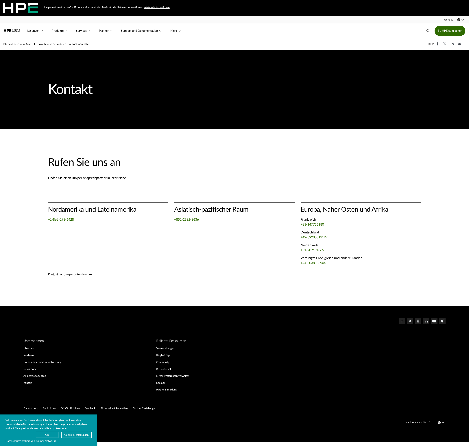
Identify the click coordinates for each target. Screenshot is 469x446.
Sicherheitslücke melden (114, 408)
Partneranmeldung (166, 389)
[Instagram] (418, 321)
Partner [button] (104, 30)
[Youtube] (434, 321)
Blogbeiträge (163, 355)
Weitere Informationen (157, 7)
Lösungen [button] (33, 30)
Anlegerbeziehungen (34, 376)
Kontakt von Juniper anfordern (67, 274)
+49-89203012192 (314, 237)
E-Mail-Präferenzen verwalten (172, 376)
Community (162, 362)
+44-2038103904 (313, 263)
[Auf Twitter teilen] (445, 45)
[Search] (428, 30)
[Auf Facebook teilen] (437, 45)
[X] (410, 321)
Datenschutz (30, 408)
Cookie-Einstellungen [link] (144, 408)
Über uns (28, 348)
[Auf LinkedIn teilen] (452, 45)
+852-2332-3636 (186, 219)
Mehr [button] (173, 30)
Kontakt (27, 383)
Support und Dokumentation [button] (139, 30)
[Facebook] (402, 321)
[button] (448, 20)
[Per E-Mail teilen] (459, 45)
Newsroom (29, 369)
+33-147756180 (312, 224)
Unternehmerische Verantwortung (42, 362)
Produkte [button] (58, 30)
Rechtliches (49, 408)
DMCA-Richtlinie (70, 408)
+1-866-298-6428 (61, 219)
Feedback (90, 408)
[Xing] (442, 321)
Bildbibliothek (163, 369)
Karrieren (28, 355)
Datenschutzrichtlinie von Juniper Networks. (30, 440)
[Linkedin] (426, 321)
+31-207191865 (312, 250)
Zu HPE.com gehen (450, 30)
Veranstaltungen (165, 348)
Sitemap (160, 383)
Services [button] (81, 30)
